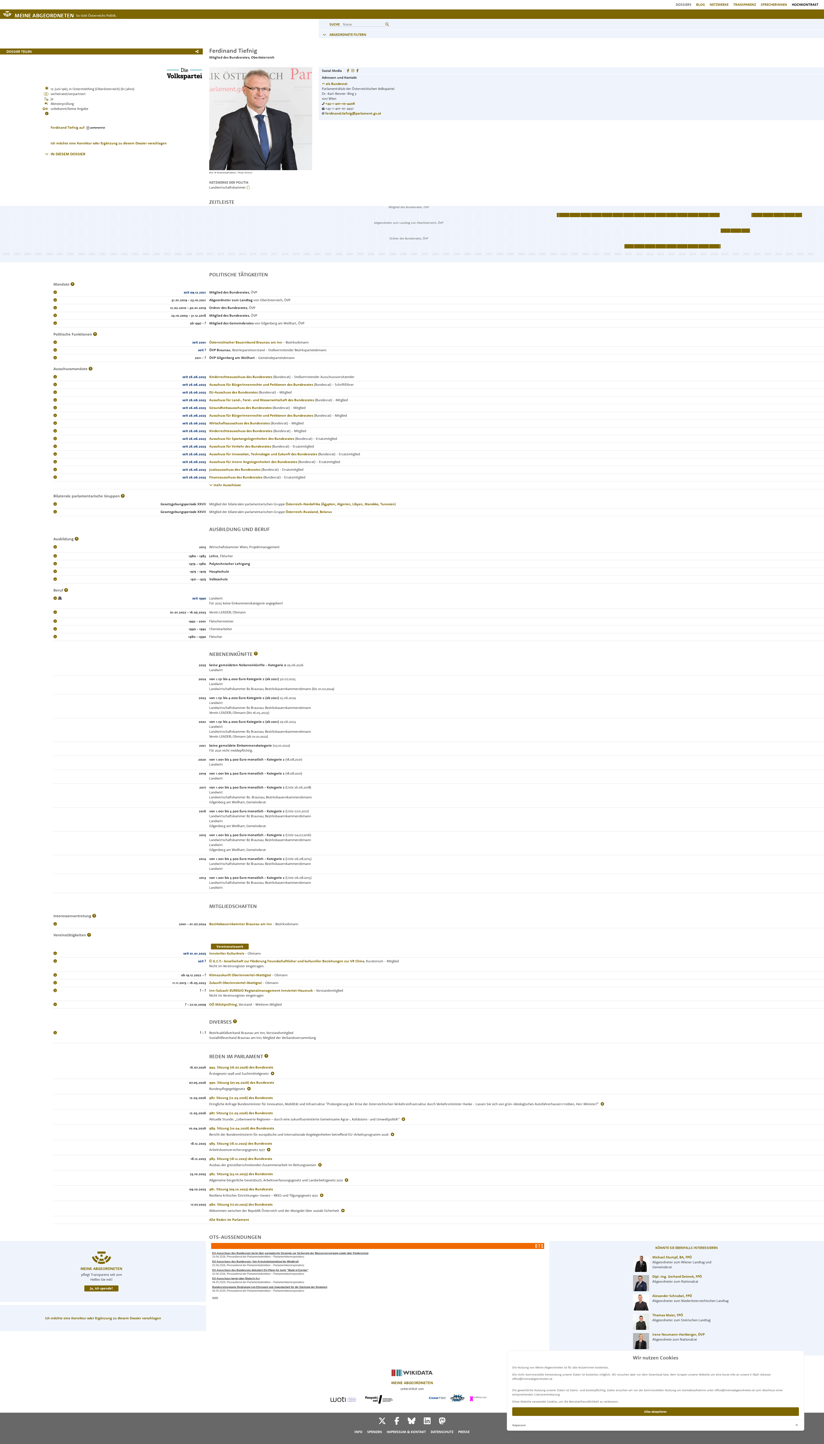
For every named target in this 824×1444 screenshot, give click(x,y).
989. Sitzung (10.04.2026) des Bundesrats (241, 1128)
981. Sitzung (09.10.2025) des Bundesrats (241, 1189)
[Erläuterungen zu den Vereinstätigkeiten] (89, 934)
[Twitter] (386, 1422)
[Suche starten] (387, 24)
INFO (358, 1432)
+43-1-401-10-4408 (340, 103)
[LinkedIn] (431, 1422)
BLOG (700, 4)
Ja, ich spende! (101, 1288)
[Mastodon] (442, 1422)
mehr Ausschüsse (227, 485)
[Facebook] (400, 1422)
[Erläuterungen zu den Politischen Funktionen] (95, 334)
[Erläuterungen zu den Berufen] (66, 590)
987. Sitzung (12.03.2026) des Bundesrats (241, 1098)
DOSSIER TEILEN (19, 51)
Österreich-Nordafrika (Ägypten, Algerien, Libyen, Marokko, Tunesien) (341, 504)
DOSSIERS (683, 4)
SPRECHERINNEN (774, 4)
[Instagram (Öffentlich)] (352, 70)
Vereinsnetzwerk (230, 946)
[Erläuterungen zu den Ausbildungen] (77, 538)
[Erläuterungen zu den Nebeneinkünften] (256, 654)
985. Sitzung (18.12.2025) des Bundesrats (240, 1143)
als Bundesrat (336, 84)
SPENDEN (374, 1432)
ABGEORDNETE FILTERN (347, 34)
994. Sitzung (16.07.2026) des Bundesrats (241, 1067)
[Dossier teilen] (198, 51)
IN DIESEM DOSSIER (68, 153)
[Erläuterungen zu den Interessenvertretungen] (94, 915)
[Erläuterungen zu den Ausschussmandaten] (90, 368)
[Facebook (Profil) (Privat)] (348, 70)
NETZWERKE (719, 4)
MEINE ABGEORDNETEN (44, 15)
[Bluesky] (415, 1422)
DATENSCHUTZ (442, 1432)
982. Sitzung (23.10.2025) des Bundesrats (241, 1174)
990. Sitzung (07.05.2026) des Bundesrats (241, 1082)
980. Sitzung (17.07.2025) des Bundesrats (241, 1204)
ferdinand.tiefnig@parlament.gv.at (353, 113)
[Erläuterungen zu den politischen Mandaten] (72, 284)
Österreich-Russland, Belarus (309, 512)
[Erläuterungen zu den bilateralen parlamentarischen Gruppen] (123, 495)
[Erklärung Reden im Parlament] (266, 1056)
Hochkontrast (805, 4)
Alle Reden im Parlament (229, 1219)
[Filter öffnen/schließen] (324, 34)
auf (68, 127)
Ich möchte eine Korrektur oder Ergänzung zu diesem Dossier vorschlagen (109, 143)
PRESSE (464, 1432)
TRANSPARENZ (744, 4)
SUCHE (334, 24)
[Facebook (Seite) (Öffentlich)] (357, 70)
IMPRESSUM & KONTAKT (406, 1432)
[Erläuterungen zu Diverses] (235, 1022)
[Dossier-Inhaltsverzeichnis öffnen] (46, 154)
